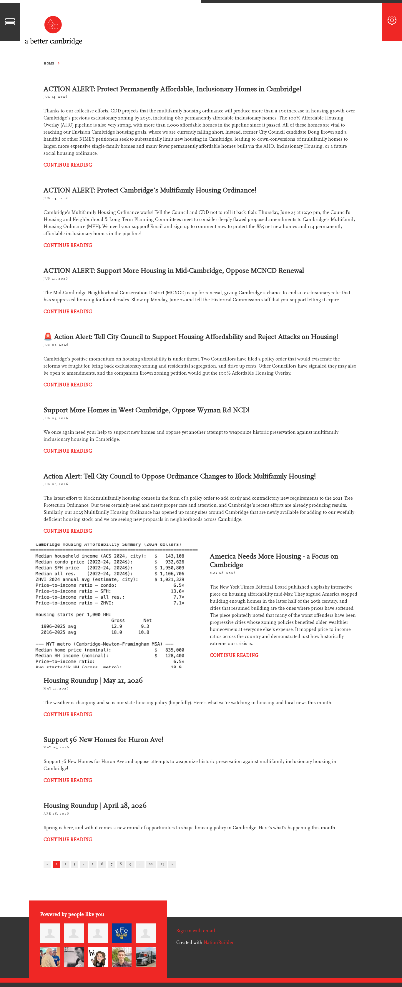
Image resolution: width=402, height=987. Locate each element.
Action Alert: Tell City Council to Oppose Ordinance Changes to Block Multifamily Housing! (180, 476)
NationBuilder (219, 942)
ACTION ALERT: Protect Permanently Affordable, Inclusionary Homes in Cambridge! (173, 89)
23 (162, 864)
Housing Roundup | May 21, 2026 (93, 680)
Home (49, 63)
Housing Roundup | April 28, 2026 (95, 806)
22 (151, 864)
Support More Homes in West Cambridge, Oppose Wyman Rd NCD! (147, 410)
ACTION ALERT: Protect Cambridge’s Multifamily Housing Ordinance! (150, 190)
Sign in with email (195, 930)
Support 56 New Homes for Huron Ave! (104, 740)
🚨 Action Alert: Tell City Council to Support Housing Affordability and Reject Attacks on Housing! (191, 337)
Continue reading (68, 165)
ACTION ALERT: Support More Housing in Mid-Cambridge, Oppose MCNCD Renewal (174, 271)
